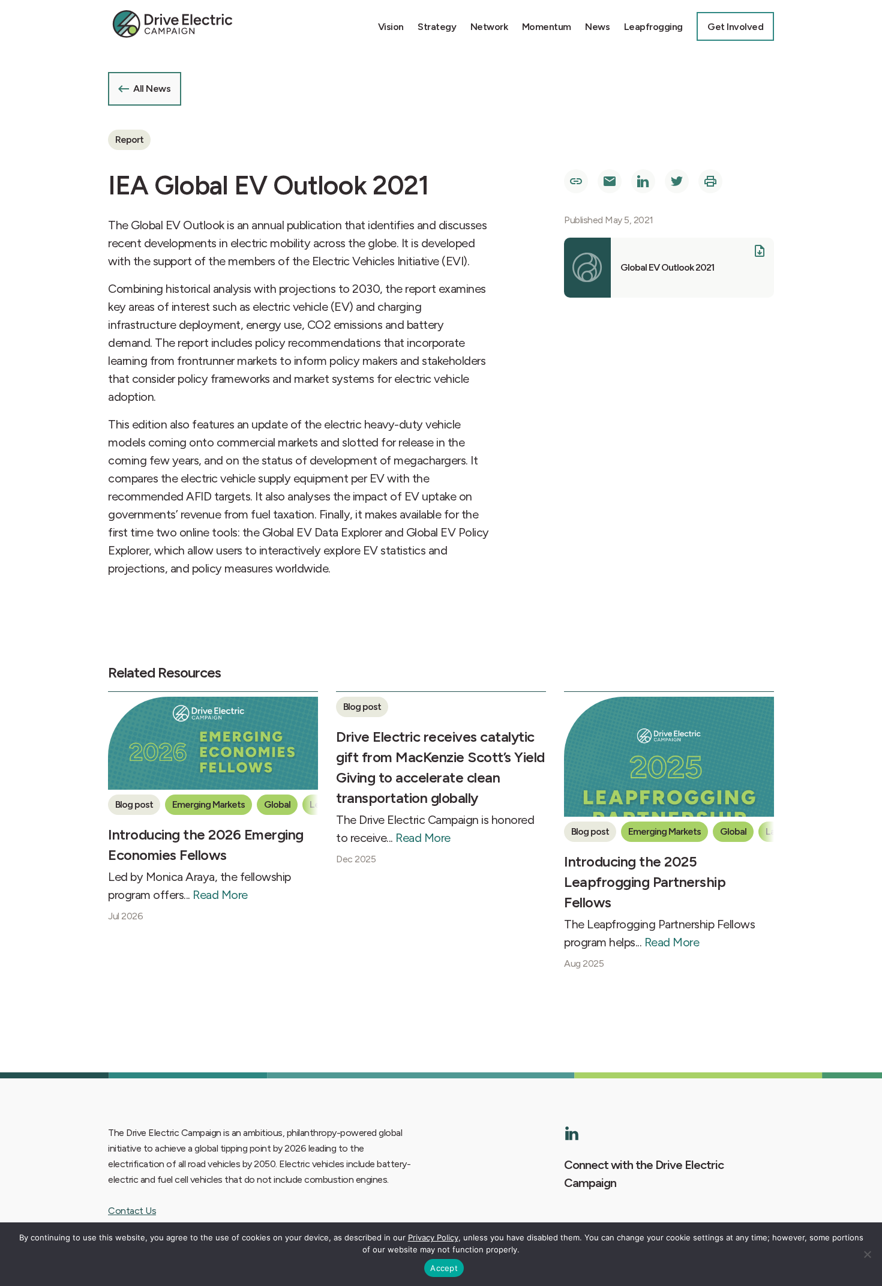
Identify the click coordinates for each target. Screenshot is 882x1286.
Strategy (437, 26)
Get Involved (735, 26)
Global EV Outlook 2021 (667, 267)
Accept (444, 1268)
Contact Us (132, 1210)
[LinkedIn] (572, 1133)
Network (489, 26)
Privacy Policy (433, 1237)
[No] (867, 1254)
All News (151, 88)
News (597, 26)
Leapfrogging (653, 26)
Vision (391, 26)
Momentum (546, 26)
